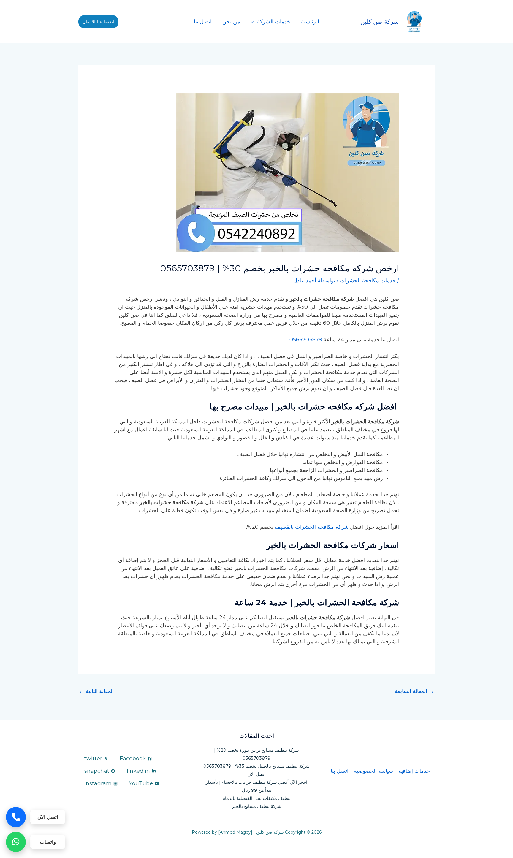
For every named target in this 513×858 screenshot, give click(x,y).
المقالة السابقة (414, 691)
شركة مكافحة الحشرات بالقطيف (312, 527)
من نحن (231, 21)
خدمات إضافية (414, 771)
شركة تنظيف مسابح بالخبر (256, 806)
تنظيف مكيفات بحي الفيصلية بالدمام (256, 798)
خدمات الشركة (273, 21)
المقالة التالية (96, 691)
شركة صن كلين (379, 21)
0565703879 (305, 339)
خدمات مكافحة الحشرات (368, 280)
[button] (98, 21)
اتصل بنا (203, 21)
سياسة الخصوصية (373, 771)
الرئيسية (310, 21)
